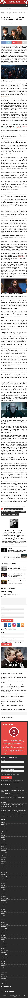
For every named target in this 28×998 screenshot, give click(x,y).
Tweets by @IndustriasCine (7, 717)
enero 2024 (3, 826)
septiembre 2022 (4, 855)
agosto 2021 (3, 881)
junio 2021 (3, 885)
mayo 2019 (3, 939)
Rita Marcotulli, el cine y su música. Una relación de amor (13, 709)
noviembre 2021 (4, 874)
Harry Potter (13, 511)
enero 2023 (3, 846)
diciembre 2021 (4, 872)
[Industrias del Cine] (14, 3)
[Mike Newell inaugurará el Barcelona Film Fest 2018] (4, 582)
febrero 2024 (4, 824)
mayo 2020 (3, 913)
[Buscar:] (14, 8)
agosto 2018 (3, 959)
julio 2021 (3, 883)
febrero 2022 (4, 868)
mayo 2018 (3, 965)
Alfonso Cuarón (21, 256)
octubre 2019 (4, 928)
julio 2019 (3, 935)
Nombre (3, 607)
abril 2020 (3, 915)
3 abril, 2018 (11, 583)
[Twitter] (9, 625)
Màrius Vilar (14, 23)
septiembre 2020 (4, 904)
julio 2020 (3, 909)
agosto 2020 (3, 907)
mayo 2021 (3, 887)
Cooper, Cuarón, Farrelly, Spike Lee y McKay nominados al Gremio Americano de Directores (16, 575)
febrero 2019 (4, 946)
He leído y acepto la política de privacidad (12, 642)
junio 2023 (3, 835)
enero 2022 (3, 870)
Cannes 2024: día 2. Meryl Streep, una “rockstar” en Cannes (13, 793)
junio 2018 (3, 963)
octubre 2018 (4, 954)
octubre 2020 (4, 902)
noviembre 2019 (4, 926)
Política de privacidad (6, 986)
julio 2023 (3, 833)
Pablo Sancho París (21, 569)
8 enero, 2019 (11, 578)
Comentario (4, 596)
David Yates (5, 511)
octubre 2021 (4, 876)
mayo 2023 (3, 837)
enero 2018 (3, 974)
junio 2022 (3, 859)
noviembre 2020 (4, 900)
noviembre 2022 (4, 850)
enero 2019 (3, 948)
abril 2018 (3, 967)
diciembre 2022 (4, 848)
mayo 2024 (3, 822)
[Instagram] (14, 625)
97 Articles (21, 530)
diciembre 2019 (4, 924)
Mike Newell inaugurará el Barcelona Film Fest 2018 (17, 581)
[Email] (18, 625)
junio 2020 (3, 911)
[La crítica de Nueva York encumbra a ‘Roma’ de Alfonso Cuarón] (4, 568)
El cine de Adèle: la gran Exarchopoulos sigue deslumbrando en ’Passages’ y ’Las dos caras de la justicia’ (12, 701)
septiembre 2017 (4, 983)
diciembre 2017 (4, 976)
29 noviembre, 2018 (12, 569)
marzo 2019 (3, 944)
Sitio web (3, 615)
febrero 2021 (4, 894)
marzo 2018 (3, 970)
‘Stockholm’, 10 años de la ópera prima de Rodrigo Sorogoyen (14, 813)
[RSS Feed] (22, 625)
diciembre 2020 (4, 898)
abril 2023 (3, 839)
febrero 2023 (4, 844)
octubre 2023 (4, 829)
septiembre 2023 (4, 831)
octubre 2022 (4, 852)
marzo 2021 (3, 891)
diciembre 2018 (4, 950)
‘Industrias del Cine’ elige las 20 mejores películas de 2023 (14, 694)
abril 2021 (3, 889)
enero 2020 (3, 922)
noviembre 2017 (4, 978)
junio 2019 (3, 937)
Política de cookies (5, 989)
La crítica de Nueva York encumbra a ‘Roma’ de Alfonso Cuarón (17, 567)
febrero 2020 (4, 920)
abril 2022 (3, 863)
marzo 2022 (3, 865)
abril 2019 (3, 941)
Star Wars (19, 127)
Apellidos (3, 635)
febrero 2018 (4, 972)
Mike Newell (15, 514)
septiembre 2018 (4, 957)
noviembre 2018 (4, 952)
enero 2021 (3, 896)
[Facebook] (5, 625)
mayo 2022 (3, 861)
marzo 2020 (3, 917)
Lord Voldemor (6, 514)
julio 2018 (3, 961)
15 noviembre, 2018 (6, 23)
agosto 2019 (3, 933)
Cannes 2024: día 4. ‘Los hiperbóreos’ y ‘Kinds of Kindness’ (13, 788)
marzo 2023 (3, 842)
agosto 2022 (3, 857)
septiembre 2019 (4, 931)
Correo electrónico (5, 611)
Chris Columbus (18, 509)
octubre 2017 (4, 980)
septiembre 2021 (4, 878)
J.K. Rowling (22, 511)
